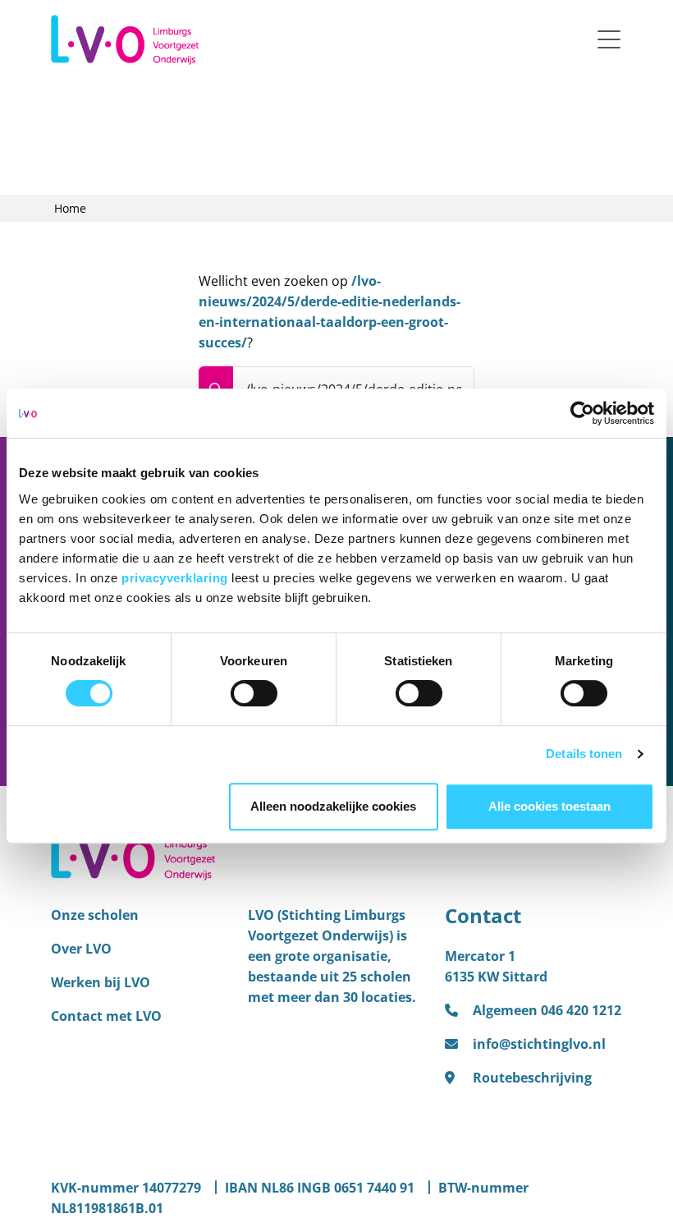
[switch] (254, 693)
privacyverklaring (176, 578)
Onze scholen (95, 915)
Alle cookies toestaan (549, 806)
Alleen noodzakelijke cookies (333, 806)
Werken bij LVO (100, 982)
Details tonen (584, 754)
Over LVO (81, 949)
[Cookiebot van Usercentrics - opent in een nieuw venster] (582, 413)
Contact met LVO (106, 1016)
